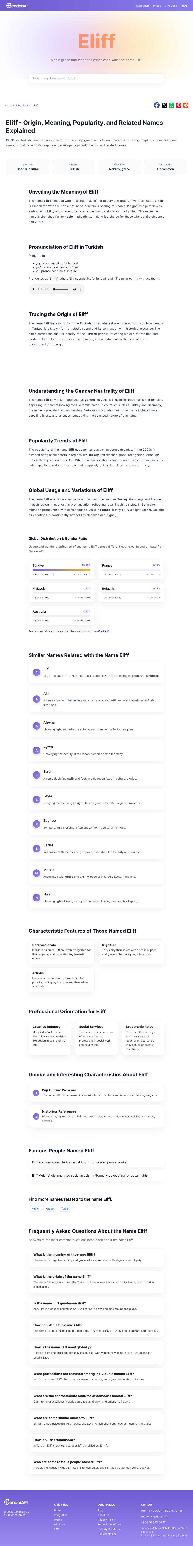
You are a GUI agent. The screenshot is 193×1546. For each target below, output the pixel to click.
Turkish (65, 1208)
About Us (103, 1515)
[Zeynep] (96, 824)
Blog (184, 5)
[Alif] (96, 699)
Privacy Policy (106, 1519)
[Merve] (96, 873)
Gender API (104, 631)
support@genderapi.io (154, 1516)
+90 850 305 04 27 (153, 1522)
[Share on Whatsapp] (171, 105)
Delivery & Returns (109, 1529)
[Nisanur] (96, 897)
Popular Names (107, 1533)
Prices (157, 5)
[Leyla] (96, 799)
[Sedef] (96, 848)
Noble (35, 1208)
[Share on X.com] (164, 105)
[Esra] (96, 775)
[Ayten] (96, 750)
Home (8, 105)
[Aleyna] (96, 726)
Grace (50, 1208)
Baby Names (22, 105)
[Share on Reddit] (185, 105)
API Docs (171, 5)
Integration (142, 5)
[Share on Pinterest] (178, 105)
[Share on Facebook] (157, 105)
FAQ (56, 1529)
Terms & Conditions (109, 1524)
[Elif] (96, 672)
